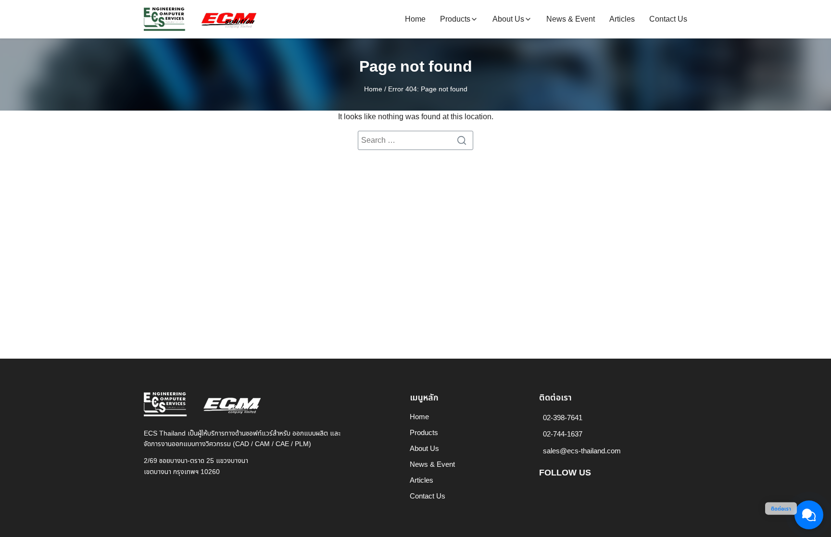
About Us (508, 19)
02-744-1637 (562, 434)
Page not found (415, 66)
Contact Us (668, 19)
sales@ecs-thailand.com (582, 451)
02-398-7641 (562, 418)
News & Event (570, 19)
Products (455, 19)
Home (415, 19)
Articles (622, 19)
